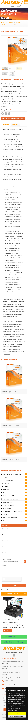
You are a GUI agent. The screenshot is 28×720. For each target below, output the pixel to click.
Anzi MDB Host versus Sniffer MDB (12, 667)
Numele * (5, 529)
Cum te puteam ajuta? (11, 678)
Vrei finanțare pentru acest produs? (13, 118)
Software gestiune (9, 391)
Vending (6, 483)
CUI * (3, 547)
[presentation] (5, 124)
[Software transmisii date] (4, 68)
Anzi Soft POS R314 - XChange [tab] (13, 642)
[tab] (5, 125)
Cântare (5, 493)
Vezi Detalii (7, 631)
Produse (11, 22)
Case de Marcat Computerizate (12, 474)
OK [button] (17, 713)
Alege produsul (6, 559)
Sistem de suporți (8, 505)
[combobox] (14, 561)
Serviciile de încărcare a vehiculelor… (13, 661)
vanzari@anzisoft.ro (10, 685)
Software (18, 22)
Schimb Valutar (8, 480)
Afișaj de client (7, 508)
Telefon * (5, 541)
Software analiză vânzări (11, 460)
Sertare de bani (7, 502)
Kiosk (6, 486)
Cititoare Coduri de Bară (10, 496)
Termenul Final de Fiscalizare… (12, 673)
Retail (6, 477)
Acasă (5, 22)
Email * (4, 535)
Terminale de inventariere (11, 499)
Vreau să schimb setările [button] (16, 716)
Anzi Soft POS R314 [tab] (9, 637)
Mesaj (4, 565)
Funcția (4, 553)
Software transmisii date (9, 25)
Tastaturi (6, 514)
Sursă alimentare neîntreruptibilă (13, 511)
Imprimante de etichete (10, 518)
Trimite (14, 586)
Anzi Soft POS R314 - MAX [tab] (11, 594)
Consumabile (7, 521)
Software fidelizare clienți (11, 425)
